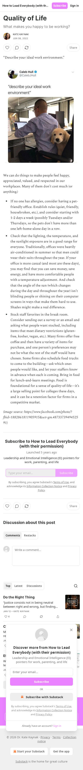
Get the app (61, 751)
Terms (56, 737)
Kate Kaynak (21, 34)
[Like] (7, 48)
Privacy (45, 737)
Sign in (74, 5)
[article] (41, 607)
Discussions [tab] (34, 586)
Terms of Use (63, 706)
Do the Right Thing (19, 597)
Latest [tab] (18, 586)
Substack (22, 761)
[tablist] (20, 535)
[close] (71, 630)
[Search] (76, 586)
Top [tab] (8, 586)
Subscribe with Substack (44, 697)
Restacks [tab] (30, 535)
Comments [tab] (13, 535)
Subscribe (59, 5)
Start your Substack (31, 751)
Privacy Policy (44, 714)
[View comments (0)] (17, 48)
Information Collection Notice (54, 710)
